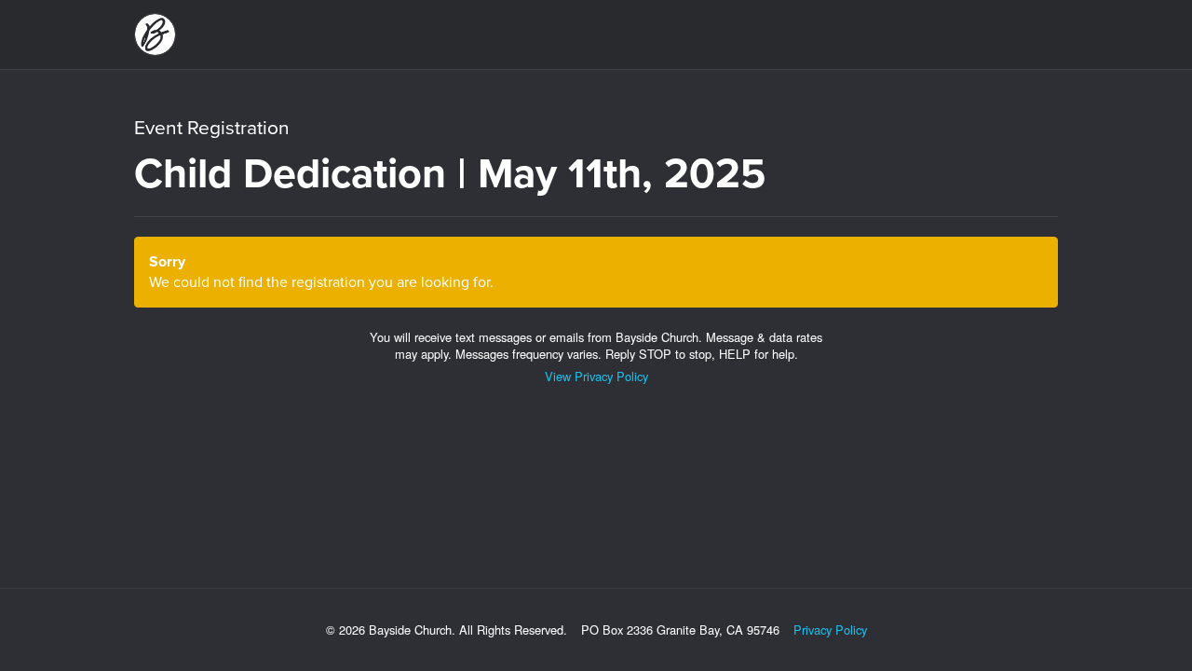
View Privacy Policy (596, 376)
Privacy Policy (830, 629)
